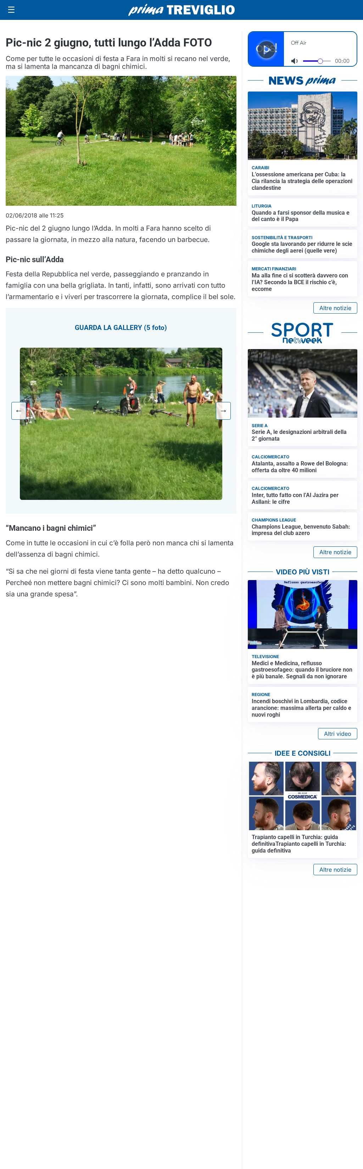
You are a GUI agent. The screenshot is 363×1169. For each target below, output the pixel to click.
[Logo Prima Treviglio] (181, 10)
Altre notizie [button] (335, 307)
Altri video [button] (337, 733)
